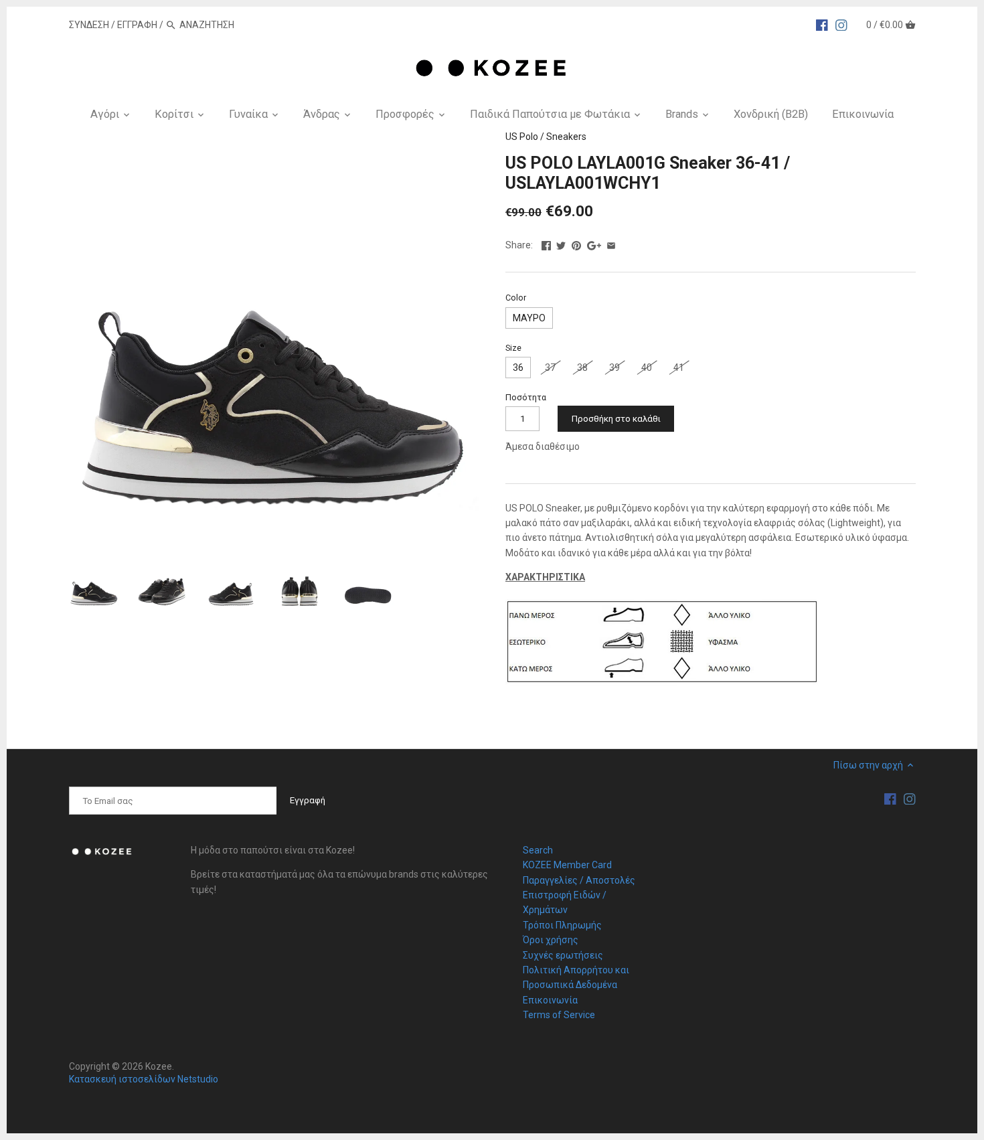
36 (518, 367)
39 (614, 367)
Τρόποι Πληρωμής (562, 925)
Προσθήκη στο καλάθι (616, 419)
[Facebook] (822, 24)
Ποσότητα (525, 397)
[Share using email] (611, 243)
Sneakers (566, 136)
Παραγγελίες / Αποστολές (579, 880)
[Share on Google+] (594, 243)
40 (646, 367)
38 (582, 367)
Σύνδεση (89, 24)
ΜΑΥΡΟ (529, 318)
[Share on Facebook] (546, 243)
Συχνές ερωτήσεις (563, 955)
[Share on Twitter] (561, 243)
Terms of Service (559, 1014)
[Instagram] (841, 24)
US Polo (521, 136)
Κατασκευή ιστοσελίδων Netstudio (143, 1079)
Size (513, 348)
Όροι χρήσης (550, 939)
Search (538, 850)
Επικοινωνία (550, 1000)
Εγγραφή (137, 24)
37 (550, 367)
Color (515, 298)
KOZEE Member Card (567, 865)
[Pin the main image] (576, 243)
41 (678, 367)
